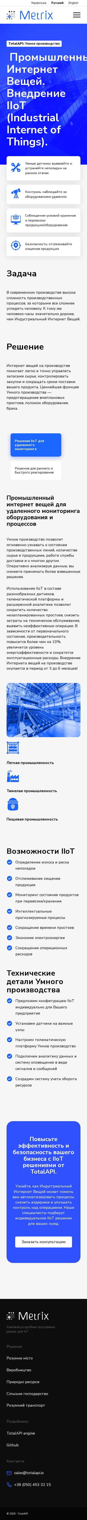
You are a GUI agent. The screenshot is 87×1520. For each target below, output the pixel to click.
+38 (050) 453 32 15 (32, 1484)
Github (13, 1445)
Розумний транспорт (26, 1405)
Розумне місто (20, 1358)
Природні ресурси (23, 1381)
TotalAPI (23, 1513)
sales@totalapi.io (29, 1472)
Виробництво (19, 1370)
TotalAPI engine (21, 1433)
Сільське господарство (27, 1393)
